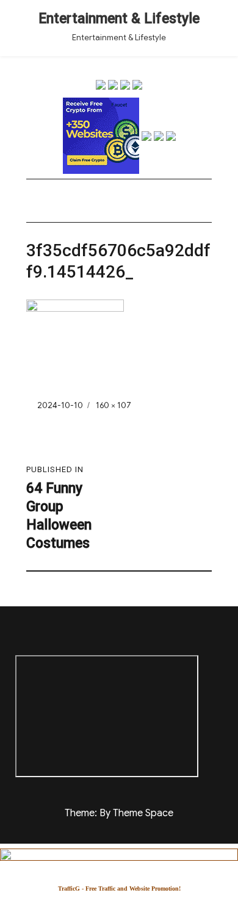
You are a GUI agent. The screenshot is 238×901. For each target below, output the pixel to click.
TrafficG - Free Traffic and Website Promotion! (119, 888)
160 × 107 (113, 405)
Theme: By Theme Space (119, 813)
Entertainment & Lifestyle (119, 18)
